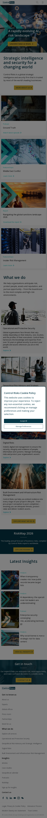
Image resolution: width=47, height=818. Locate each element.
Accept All (23, 421)
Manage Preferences (23, 426)
